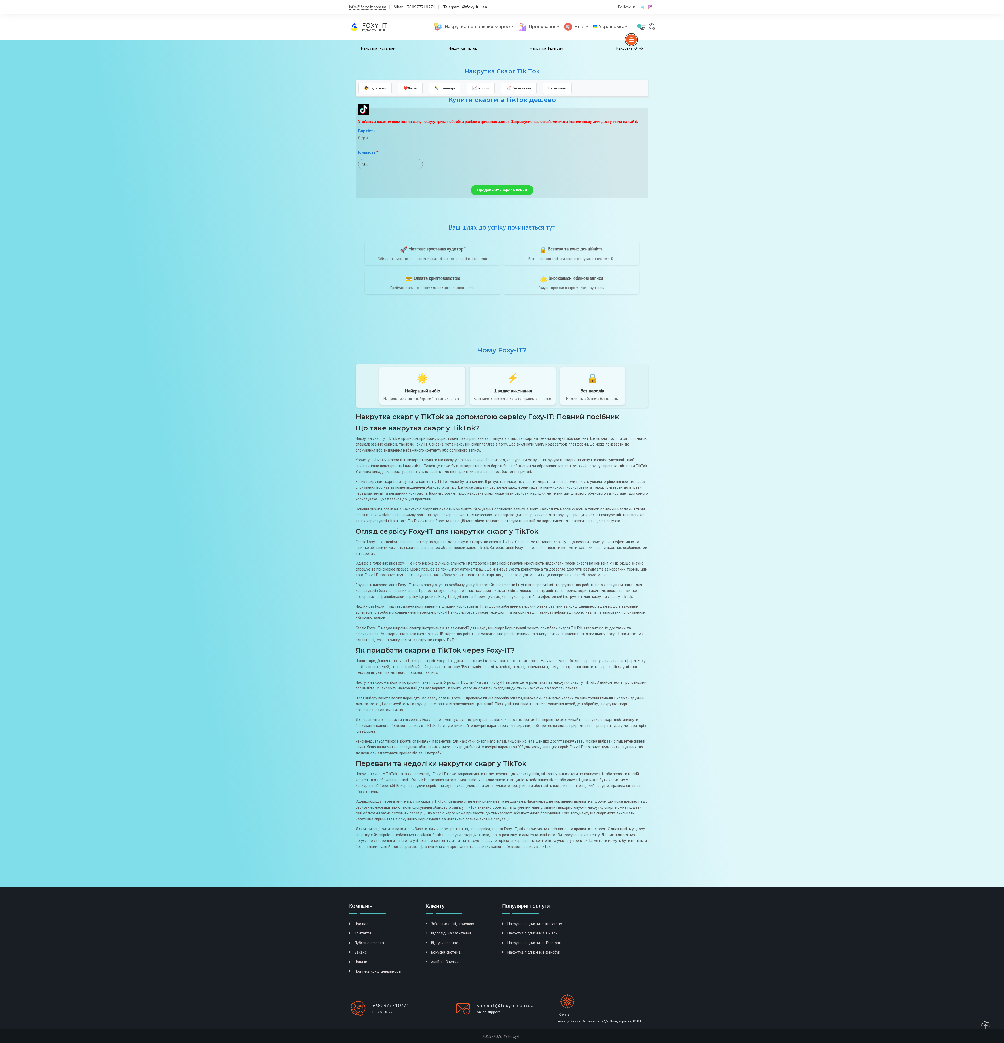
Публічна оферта (369, 942)
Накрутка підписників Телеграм (534, 942)
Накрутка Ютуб (629, 48)
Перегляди (557, 88)
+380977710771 (390, 1005)
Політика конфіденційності (378, 971)
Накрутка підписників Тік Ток (532, 933)
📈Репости (480, 88)
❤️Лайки (410, 88)
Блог (578, 26)
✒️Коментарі (444, 88)
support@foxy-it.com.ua (505, 1005)
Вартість (366, 131)
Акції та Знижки (445, 961)
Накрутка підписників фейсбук (533, 952)
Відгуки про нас (444, 942)
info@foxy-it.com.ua (367, 6)
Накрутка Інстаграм (378, 48)
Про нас (361, 923)
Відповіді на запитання (451, 933)
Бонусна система (446, 952)
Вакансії (362, 952)
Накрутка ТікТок (463, 48)
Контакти (363, 933)
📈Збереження (518, 88)
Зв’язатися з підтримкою (452, 923)
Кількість (367, 152)
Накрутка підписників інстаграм (534, 923)
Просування (541, 26)
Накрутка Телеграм (546, 48)
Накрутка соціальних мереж (476, 26)
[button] (502, 190)
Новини (361, 961)
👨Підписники (375, 88)
